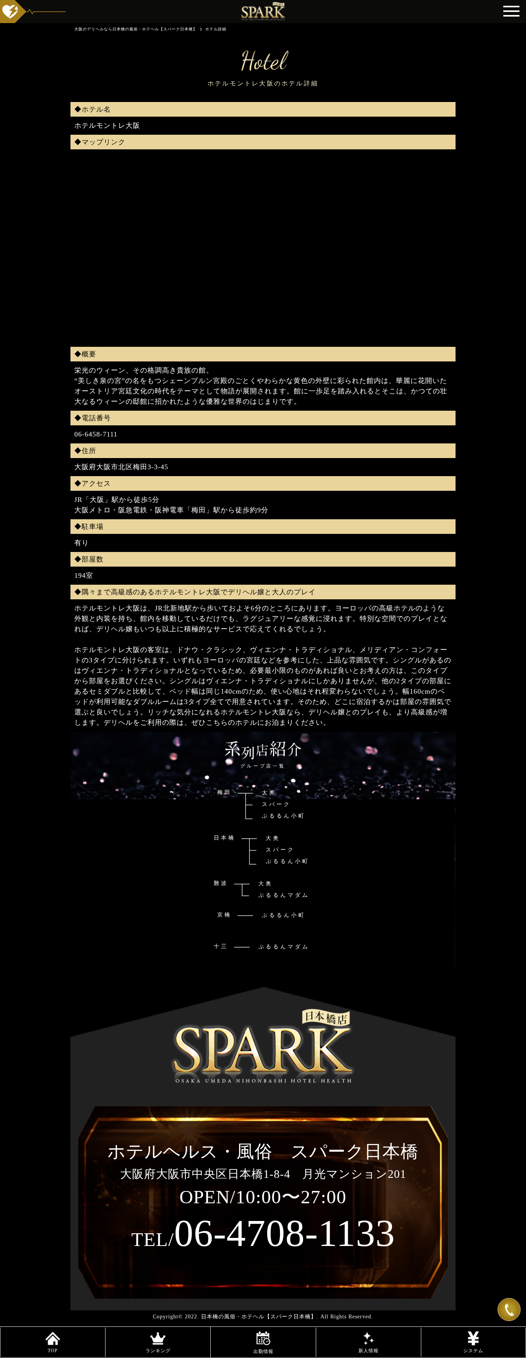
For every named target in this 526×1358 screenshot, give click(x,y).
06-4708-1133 (263, 1233)
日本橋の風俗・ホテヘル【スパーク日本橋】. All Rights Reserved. (287, 1317)
